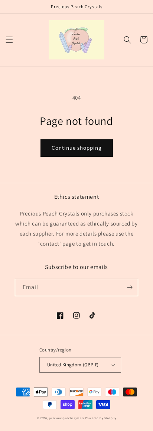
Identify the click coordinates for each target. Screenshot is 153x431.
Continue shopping (77, 147)
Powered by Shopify (101, 418)
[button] (9, 40)
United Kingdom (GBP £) (73, 365)
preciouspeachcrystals (66, 418)
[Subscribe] (129, 287)
